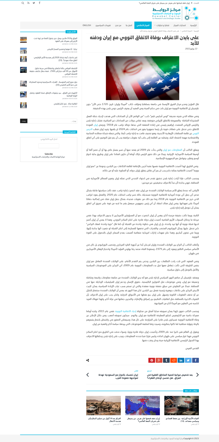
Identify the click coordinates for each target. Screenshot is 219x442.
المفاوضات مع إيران (173, 149)
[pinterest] (151, 360)
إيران (96, 124)
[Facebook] (39, 3)
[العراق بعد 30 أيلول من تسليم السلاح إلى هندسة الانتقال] (103, 405)
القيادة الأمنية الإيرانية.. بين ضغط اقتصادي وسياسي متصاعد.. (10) (182, 419)
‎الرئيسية (196, 31)
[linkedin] (181, 360)
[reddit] (173, 360)
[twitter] (188, 360)
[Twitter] (34, 3)
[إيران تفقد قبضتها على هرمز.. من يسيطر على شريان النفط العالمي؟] (142, 405)
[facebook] (195, 360)
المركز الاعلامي (187, 31)
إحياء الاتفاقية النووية (125, 311)
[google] (159, 360)
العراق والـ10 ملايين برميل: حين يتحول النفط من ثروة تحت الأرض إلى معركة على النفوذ (55, 39)
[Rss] (28, 3)
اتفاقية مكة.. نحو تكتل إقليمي (65, 103)
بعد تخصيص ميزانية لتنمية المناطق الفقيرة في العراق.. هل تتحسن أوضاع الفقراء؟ (170, 374)
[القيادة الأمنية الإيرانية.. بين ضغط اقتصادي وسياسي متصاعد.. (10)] (181, 405)
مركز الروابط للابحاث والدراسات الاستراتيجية (48, 157)
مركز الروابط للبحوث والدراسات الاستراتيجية (167, 438)
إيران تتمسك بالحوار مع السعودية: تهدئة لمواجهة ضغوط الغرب (118, 374)
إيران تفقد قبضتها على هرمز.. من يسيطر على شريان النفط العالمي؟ (164, 3)
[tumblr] (166, 360)
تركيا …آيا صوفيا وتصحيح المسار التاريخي (62, 49)
